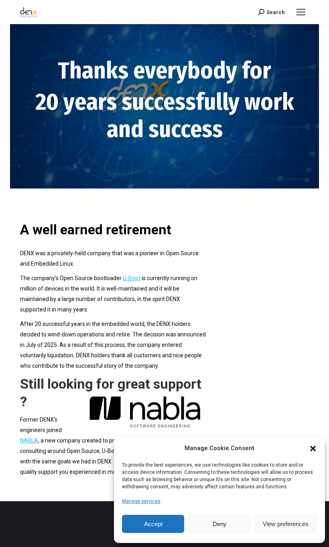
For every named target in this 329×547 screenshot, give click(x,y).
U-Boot (131, 278)
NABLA (29, 440)
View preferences (286, 523)
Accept (153, 523)
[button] (313, 449)
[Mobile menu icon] (301, 12)
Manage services (141, 501)
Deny (220, 523)
